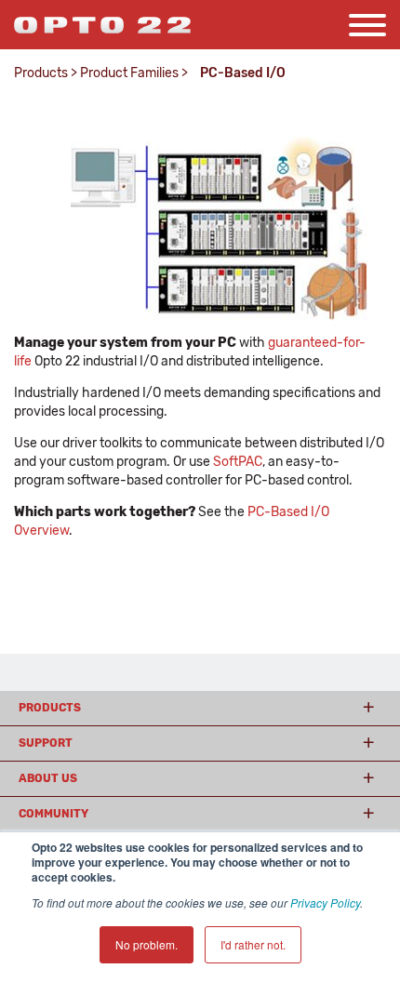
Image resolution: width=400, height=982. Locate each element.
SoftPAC (237, 462)
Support (46, 743)
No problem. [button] (146, 944)
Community (53, 813)
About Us (48, 778)
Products (41, 73)
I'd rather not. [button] (253, 944)
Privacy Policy (325, 902)
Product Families (129, 73)
